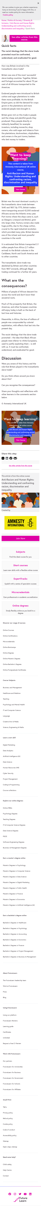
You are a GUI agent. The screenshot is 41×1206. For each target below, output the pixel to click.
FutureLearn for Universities (13, 1067)
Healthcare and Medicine (11, 693)
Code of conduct (9, 1130)
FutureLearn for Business (12, 1072)
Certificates (7, 1032)
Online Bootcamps (9, 647)
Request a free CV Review (12, 1043)
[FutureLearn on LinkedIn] (30, 1194)
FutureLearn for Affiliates (12, 1089)
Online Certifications (10, 636)
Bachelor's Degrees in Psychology (15, 928)
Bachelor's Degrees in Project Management (18, 951)
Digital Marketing (9, 745)
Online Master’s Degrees (11, 659)
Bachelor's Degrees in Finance (13, 945)
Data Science (7, 762)
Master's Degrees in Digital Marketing (16, 882)
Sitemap (6, 1141)
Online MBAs (7, 808)
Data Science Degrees (10, 831)
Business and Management (12, 688)
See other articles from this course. (24, 38)
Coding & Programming (11, 785)
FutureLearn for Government (13, 1078)
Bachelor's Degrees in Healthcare (14, 923)
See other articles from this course (20, 466)
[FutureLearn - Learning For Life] (20, 1199)
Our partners (7, 1061)
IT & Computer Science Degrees (14, 825)
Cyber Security (8, 773)
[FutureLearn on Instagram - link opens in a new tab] (14, 1194)
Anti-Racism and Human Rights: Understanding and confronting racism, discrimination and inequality (18, 26)
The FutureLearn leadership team (14, 980)
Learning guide (8, 1026)
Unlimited (6, 1038)
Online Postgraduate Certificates (14, 670)
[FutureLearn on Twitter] (20, 1194)
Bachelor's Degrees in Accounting (15, 934)
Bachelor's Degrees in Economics (14, 940)
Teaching (6, 699)
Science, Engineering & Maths (13, 727)
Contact (6, 1176)
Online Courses (8, 630)
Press (5, 992)
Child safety (7, 1164)
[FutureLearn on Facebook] (10, 1194)
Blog (4, 997)
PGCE (5, 836)
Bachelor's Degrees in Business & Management (19, 957)
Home (4, 20)
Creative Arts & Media (10, 722)
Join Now (20, 538)
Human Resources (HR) (11, 768)
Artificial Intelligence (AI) (11, 756)
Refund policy (8, 1118)
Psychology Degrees (10, 814)
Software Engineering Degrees (13, 842)
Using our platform (9, 1015)
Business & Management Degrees (15, 848)
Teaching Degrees (9, 819)
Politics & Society (15, 20)
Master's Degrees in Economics (14, 899)
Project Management (10, 779)
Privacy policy (8, 1113)
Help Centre (7, 1170)
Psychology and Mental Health (14, 705)
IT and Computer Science (12, 710)
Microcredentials (9, 642)
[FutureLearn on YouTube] (25, 1194)
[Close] (38, 3)
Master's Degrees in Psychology (14, 865)
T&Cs (5, 1107)
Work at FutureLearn (10, 986)
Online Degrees (8, 653)
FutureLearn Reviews (10, 1021)
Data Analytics (8, 751)
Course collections (9, 790)
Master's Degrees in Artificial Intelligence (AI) (19, 905)
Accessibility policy (9, 1135)
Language (6, 716)
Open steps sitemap (10, 1147)
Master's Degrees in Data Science (14, 877)
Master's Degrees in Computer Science (16, 871)
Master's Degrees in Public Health (15, 888)
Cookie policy (8, 1124)
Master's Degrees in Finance (13, 894)
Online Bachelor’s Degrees (12, 664)
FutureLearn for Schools (11, 1084)
